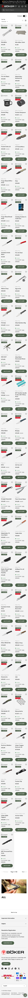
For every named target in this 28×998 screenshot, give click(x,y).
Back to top (14, 912)
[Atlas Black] (7, 421)
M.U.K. (3, 781)
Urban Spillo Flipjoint (4, 816)
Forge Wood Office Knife (6, 181)
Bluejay (17, 431)
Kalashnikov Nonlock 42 (18, 77)
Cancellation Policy (5, 994)
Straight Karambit (6, 499)
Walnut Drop (4, 288)
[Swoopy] (7, 313)
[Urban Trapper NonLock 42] (21, 736)
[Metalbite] (7, 32)
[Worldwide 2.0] (7, 701)
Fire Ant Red (18, 252)
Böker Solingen (8, 990)
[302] (21, 667)
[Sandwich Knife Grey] (7, 597)
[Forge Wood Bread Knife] (7, 207)
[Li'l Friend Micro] (21, 137)
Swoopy (3, 323)
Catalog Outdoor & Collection (20, 217)
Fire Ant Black (5, 76)
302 (16, 677)
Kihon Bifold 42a (5, 643)
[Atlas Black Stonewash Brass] (21, 347)
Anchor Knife (19, 815)
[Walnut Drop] (7, 279)
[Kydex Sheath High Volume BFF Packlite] (7, 559)
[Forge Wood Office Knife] (7, 171)
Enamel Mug (4, 112)
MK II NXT (4, 357)
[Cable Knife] (21, 523)
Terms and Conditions (15, 994)
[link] (5, 872)
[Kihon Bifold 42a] (7, 633)
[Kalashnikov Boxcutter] (21, 597)
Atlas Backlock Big (20, 323)
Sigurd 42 (18, 288)
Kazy (16, 181)
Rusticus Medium (6, 745)
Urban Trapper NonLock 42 (19, 746)
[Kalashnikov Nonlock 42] (21, 67)
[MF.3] (7, 455)
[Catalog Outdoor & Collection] (21, 207)
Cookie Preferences (5, 993)
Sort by (3, 19)
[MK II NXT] (7, 347)
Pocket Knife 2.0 (6, 146)
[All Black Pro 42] (21, 559)
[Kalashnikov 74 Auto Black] (7, 523)
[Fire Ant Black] (7, 67)
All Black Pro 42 (19, 569)
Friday (3, 393)
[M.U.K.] (7, 771)
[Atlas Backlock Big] (21, 313)
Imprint (23, 994)
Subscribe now (8, 943)
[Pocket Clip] (21, 772)
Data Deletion (14, 993)
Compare (19, 16)
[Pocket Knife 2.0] (7, 137)
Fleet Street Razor (20, 499)
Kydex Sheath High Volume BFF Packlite (6, 570)
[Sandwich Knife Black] (7, 243)
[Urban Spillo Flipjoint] (7, 806)
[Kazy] (21, 171)
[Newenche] (7, 667)
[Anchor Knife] (21, 806)
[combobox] (14, 10)
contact (6, 963)
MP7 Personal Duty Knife (6, 852)
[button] (22, 6)
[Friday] (7, 383)
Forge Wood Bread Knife (6, 217)
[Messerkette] (21, 701)
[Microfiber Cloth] (21, 32)
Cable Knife (18, 533)
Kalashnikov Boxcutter (18, 607)
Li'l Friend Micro (19, 146)
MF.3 (2, 465)
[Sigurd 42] (21, 279)
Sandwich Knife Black (5, 253)
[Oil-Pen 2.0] (21, 455)
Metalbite (4, 42)
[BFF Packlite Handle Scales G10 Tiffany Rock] (21, 383)
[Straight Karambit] (7, 489)
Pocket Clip (18, 781)
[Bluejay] (21, 421)
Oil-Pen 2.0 (18, 465)
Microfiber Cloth (20, 42)
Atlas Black (4, 430)
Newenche (4, 677)
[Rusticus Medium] (7, 735)
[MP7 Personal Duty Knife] (7, 842)
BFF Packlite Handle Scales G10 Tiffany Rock (21, 394)
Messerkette (19, 711)
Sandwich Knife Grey (5, 607)
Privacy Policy (21, 993)
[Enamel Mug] (7, 103)
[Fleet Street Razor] (21, 489)
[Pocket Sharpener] (21, 103)
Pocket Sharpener (20, 112)
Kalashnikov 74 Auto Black (5, 534)
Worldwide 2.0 (5, 711)
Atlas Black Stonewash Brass (20, 358)
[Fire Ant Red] (21, 243)
